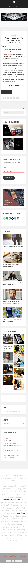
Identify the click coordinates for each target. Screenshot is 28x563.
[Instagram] (16, 6)
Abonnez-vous (9, 177)
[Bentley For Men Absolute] (19, 384)
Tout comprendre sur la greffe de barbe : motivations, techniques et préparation (11, 302)
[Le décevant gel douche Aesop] (19, 362)
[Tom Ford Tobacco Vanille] (8, 369)
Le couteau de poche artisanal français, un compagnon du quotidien (11, 265)
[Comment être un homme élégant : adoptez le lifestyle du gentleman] (8, 380)
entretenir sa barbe (9, 81)
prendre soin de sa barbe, (12, 499)
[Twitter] (9, 6)
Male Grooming (7, 54)
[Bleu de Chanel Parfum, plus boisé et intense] (19, 350)
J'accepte (8, 560)
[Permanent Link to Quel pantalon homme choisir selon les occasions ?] (12, 244)
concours (14, 36)
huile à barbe (22, 513)
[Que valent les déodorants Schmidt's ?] (19, 339)
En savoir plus (18, 560)
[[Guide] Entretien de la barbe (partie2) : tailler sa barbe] (8, 357)
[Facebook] (11, 6)
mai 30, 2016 (4, 92)
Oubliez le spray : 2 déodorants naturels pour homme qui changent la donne (12, 320)
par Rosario (9, 92)
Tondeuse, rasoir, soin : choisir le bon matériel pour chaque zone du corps (12, 283)
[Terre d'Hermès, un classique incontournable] (19, 373)
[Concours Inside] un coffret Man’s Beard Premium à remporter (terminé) (14, 40)
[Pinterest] (14, 6)
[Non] (26, 558)
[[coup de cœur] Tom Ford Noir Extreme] (8, 348)
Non (13, 560)
